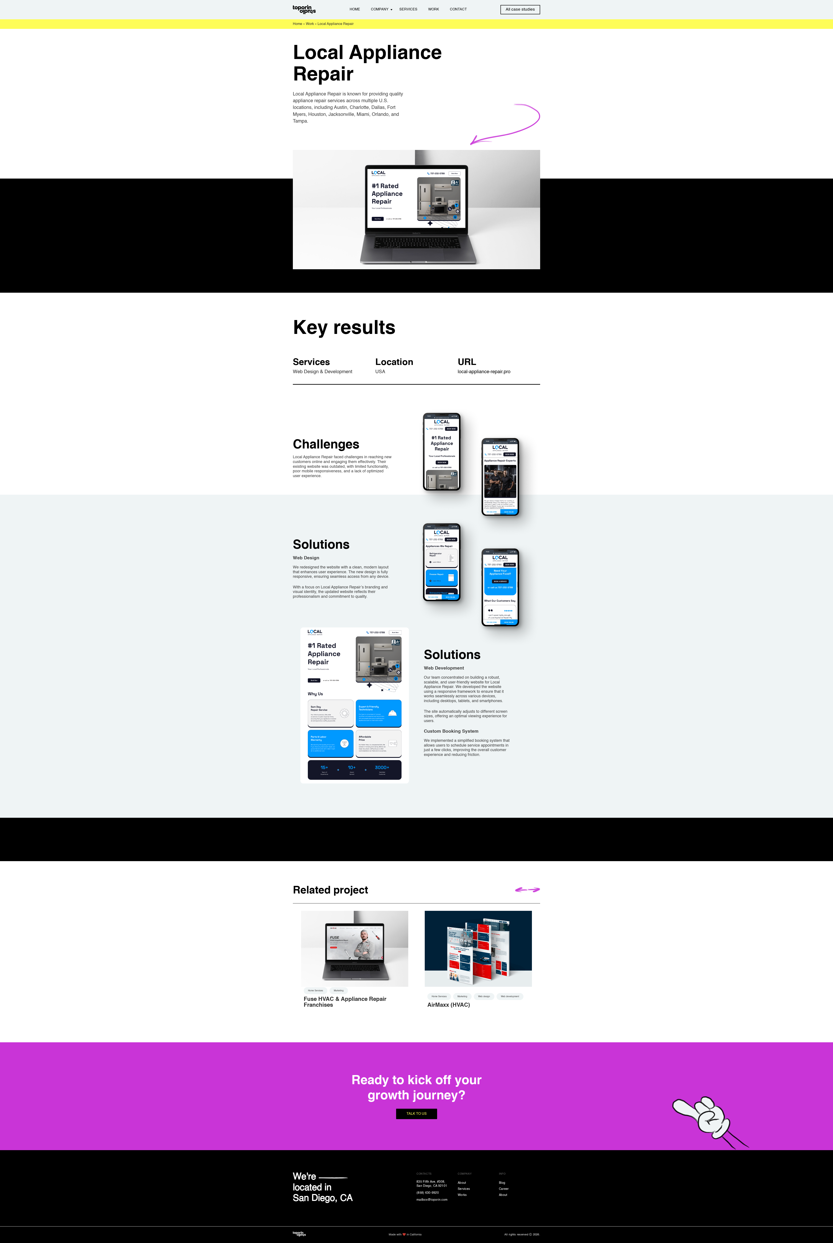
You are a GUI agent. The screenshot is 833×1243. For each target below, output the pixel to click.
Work (433, 9)
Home (355, 9)
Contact (458, 9)
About (462, 1182)
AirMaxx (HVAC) (448, 1005)
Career (504, 1188)
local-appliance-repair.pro (484, 371)
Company (380, 9)
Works (462, 1195)
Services (408, 9)
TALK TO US (417, 1114)
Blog (502, 1182)
